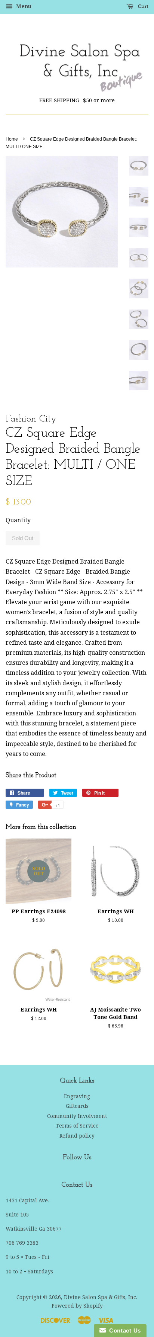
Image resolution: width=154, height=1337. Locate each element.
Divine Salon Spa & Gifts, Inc (100, 1297)
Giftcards (77, 1106)
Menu (23, 6)
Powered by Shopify (77, 1306)
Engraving (77, 1096)
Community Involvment (77, 1116)
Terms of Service (77, 1126)
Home (12, 139)
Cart (142, 6)
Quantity (18, 520)
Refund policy (77, 1136)
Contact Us (123, 1330)
